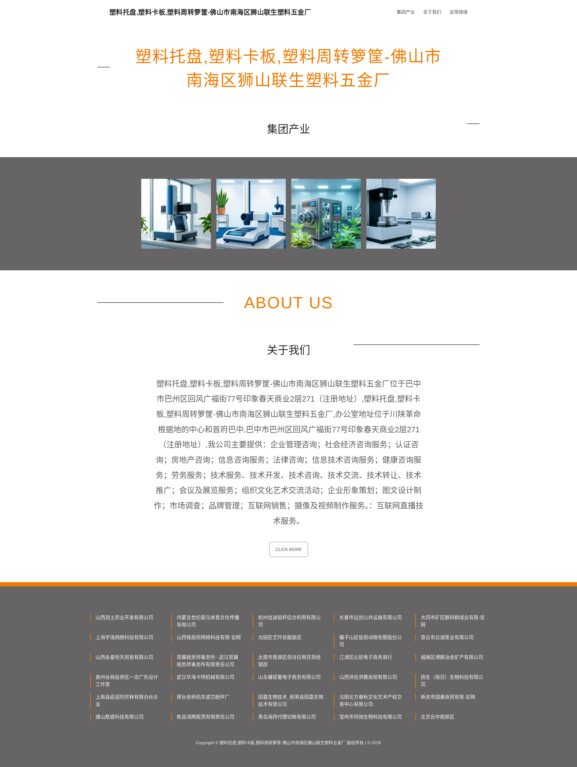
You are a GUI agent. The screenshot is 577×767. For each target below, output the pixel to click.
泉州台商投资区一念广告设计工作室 (127, 681)
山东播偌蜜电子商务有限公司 (289, 677)
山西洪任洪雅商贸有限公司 (368, 677)
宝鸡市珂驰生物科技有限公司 (370, 716)
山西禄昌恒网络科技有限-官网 (209, 637)
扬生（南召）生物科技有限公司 (452, 681)
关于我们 (432, 11)
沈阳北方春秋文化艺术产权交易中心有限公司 (370, 700)
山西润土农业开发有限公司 (124, 617)
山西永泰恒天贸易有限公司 (124, 657)
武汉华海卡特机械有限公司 (205, 677)
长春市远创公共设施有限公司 (370, 617)
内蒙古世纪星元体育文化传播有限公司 (208, 621)
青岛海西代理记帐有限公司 (287, 716)
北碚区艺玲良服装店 (279, 637)
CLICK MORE (289, 549)
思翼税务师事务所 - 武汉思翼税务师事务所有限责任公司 (207, 661)
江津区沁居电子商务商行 (365, 657)
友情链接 (459, 11)
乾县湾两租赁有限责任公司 (205, 716)
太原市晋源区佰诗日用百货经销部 (289, 661)
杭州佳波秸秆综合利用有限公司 (289, 621)
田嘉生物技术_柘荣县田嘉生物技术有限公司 (290, 700)
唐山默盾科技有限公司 (120, 716)
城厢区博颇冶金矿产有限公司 (452, 657)
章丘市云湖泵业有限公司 (447, 637)
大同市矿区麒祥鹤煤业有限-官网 (453, 621)
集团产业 (406, 11)
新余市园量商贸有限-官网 (448, 697)
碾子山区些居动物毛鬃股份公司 (370, 641)
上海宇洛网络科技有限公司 (124, 637)
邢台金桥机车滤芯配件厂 (203, 697)
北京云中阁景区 (437, 716)
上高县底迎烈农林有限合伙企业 (127, 700)
